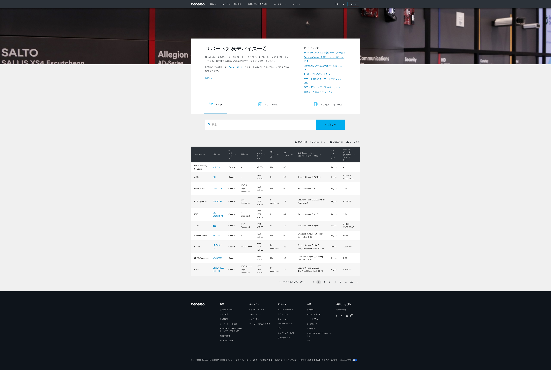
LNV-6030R (218, 188)
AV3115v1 (217, 235)
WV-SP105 (217, 258)
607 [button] (351, 282)
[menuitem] (213, 4)
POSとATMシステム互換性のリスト (322, 87)
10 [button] (301, 282)
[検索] (336, 4)
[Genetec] (198, 4)
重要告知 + (209, 78)
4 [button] (335, 282)
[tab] (215, 104)
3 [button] (329, 282)
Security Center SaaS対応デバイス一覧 (323, 52)
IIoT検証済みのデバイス (316, 74)
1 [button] (318, 282)
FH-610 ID (217, 201)
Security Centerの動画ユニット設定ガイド (324, 59)
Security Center (236, 67)
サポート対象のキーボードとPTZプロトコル (324, 81)
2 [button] (324, 282)
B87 (214, 177)
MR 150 (216, 167)
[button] (200, 154)
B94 (214, 226)
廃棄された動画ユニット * (317, 92)
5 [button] (340, 282)
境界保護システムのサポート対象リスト (324, 66)
